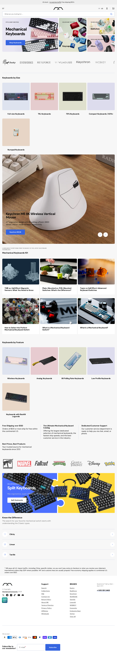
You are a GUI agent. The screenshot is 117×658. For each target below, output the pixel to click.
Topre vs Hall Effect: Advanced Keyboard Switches (93, 289)
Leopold (73, 602)
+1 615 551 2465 (103, 590)
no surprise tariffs (55, 2)
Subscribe (53, 647)
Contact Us (45, 597)
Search (44, 588)
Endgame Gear (75, 611)
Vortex (72, 614)
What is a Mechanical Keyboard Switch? (55, 328)
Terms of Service (47, 605)
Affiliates (44, 611)
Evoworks (73, 608)
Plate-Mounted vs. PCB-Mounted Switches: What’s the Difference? (56, 289)
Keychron (73, 594)
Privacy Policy (46, 608)
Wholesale (45, 614)
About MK (45, 602)
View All (73, 617)
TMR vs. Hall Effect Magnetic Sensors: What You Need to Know (19, 289)
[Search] (112, 14)
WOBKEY (73, 605)
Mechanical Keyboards (10, 592)
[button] (3, 8)
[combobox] (58, 14)
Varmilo (72, 600)
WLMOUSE (73, 597)
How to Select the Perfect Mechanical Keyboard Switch (17, 328)
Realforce (73, 591)
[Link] (30, 35)
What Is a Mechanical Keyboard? (94, 327)
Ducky (72, 588)
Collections (45, 591)
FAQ (42, 594)
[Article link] (20, 277)
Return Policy (46, 600)
